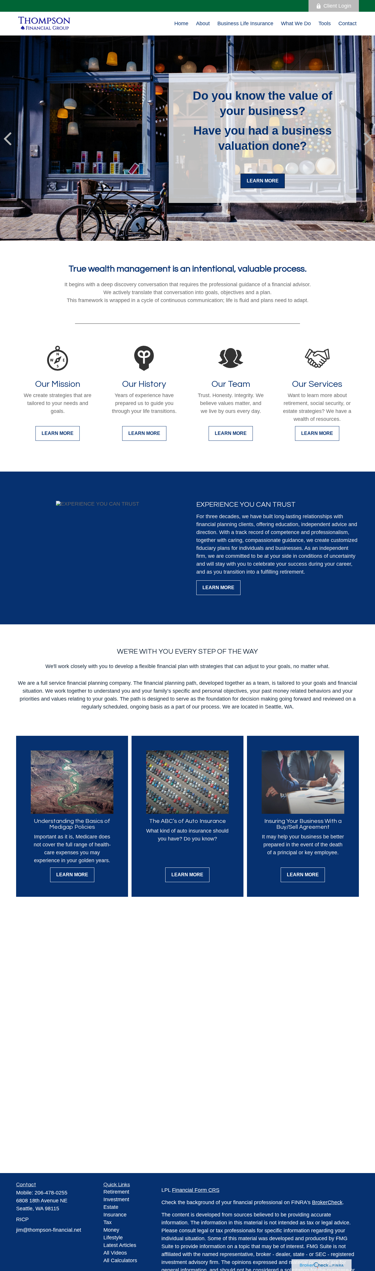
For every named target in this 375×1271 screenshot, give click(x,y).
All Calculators (120, 1260)
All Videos (115, 1253)
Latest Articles (119, 1245)
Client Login (337, 6)
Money (111, 1230)
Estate (110, 1207)
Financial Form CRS (195, 1190)
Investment (116, 1199)
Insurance (115, 1215)
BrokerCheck (327, 1202)
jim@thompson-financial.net (48, 1230)
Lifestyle (113, 1238)
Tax (107, 1222)
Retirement (116, 1192)
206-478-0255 (51, 1193)
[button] (181, 23)
